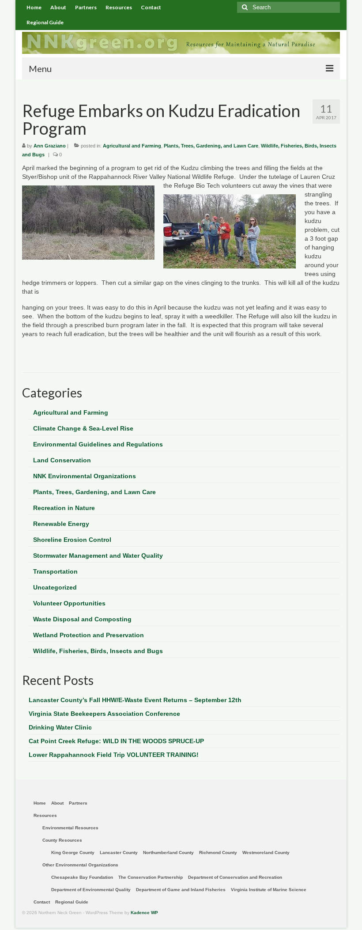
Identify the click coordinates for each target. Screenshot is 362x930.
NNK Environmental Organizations (84, 476)
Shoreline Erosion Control (72, 539)
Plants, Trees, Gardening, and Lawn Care (211, 145)
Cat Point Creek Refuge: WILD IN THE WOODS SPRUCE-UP (116, 741)
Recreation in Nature (64, 507)
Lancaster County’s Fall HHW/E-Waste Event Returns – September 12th (135, 699)
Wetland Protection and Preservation (88, 635)
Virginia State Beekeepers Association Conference (104, 713)
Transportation (55, 571)
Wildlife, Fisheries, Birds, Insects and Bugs (98, 650)
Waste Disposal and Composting (82, 619)
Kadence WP (144, 912)
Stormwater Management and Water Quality (98, 555)
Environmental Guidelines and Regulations (98, 444)
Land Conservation (62, 460)
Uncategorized (55, 587)
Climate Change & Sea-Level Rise (83, 428)
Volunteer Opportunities (69, 603)
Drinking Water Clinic (60, 727)
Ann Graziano (50, 145)
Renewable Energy (61, 523)
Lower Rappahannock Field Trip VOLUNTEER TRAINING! (114, 754)
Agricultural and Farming (132, 145)
